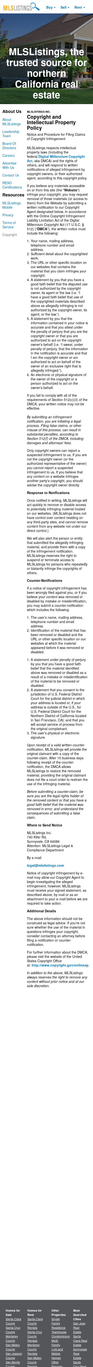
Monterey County (12, 1338)
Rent (78, 7)
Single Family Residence (59, 1323)
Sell (64, 7)
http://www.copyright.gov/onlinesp (60, 965)
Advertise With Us (9, 165)
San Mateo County (13, 1347)
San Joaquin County (14, 1355)
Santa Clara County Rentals (35, 1323)
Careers (8, 155)
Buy (49, 7)
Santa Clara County (13, 1321)
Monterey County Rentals (33, 1349)
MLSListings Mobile (11, 205)
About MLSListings (11, 121)
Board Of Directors (9, 145)
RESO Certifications (12, 184)
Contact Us (10, 175)
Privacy (7, 214)
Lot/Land (57, 1349)
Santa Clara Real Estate (80, 1340)
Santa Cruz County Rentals (34, 1336)
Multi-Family (56, 1342)
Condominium (61, 1336)
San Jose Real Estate (79, 1327)
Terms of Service (9, 224)
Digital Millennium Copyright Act (56, 158)
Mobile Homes (56, 1355)
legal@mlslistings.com (45, 865)
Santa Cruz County (13, 1330)
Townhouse (59, 1332)
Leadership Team (10, 133)
